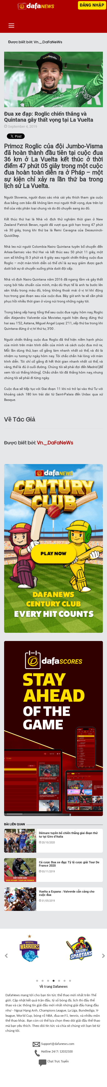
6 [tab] (64, 981)
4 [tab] (53, 981)
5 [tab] (59, 981)
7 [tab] (70, 981)
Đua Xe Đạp (19, 846)
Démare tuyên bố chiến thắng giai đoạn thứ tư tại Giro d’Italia (68, 834)
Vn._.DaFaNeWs (55, 442)
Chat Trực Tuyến (58, 1061)
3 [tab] (48, 981)
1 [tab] (37, 981)
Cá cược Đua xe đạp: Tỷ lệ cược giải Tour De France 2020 (69, 864)
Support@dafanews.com (57, 1044)
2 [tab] (42, 981)
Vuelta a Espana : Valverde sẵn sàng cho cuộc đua (66, 893)
